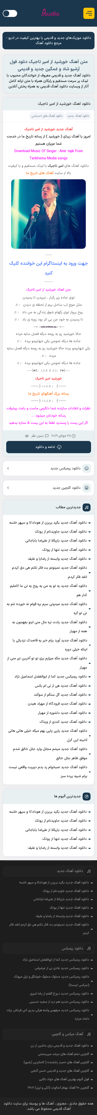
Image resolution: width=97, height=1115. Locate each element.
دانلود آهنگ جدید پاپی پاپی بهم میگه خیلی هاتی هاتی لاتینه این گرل (47, 735)
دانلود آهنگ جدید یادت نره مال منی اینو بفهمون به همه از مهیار (49, 627)
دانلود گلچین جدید (67, 488)
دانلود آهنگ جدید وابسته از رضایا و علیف (57, 558)
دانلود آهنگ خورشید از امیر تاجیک (64, 104)
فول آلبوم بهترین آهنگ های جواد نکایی (64, 1079)
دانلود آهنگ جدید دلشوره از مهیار (62, 713)
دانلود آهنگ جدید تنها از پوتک (64, 550)
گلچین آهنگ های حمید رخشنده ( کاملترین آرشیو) (56, 1062)
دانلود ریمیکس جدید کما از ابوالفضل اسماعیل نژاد (50, 676)
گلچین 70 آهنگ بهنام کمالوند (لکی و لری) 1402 (58, 1087)
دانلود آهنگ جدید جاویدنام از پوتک (61, 531)
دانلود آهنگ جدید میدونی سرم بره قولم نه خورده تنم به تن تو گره (47, 609)
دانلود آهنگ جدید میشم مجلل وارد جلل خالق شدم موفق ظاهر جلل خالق (50, 753)
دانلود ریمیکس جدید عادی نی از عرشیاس (62, 968)
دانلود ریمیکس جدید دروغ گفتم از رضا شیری (59, 993)
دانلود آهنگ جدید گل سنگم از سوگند (60, 694)
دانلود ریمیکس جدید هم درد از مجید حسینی (59, 1001)
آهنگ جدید (64, 129)
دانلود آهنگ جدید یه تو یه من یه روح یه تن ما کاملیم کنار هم (48, 590)
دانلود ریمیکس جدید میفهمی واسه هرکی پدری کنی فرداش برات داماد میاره (47, 1014)
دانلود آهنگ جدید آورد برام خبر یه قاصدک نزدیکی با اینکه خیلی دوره (50, 645)
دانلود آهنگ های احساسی (46, 116)
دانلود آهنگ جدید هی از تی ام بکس (61, 685)
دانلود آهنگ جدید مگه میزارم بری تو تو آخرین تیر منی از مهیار (47, 663)
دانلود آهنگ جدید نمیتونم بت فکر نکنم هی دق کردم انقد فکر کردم (49, 572)
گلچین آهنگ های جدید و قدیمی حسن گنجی (60, 1070)
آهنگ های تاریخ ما (39, 173)
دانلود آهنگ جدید (78, 116)
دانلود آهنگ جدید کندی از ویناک (63, 722)
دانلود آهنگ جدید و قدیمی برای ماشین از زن (59, 1045)
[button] (89, 13)
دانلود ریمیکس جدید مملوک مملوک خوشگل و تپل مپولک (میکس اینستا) (51, 981)
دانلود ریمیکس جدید (65, 468)
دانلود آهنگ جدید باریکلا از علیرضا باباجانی (56, 540)
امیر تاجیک (55, 166)
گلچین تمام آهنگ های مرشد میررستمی (63, 1054)
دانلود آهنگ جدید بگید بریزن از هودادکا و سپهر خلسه (48, 522)
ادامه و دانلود (45, 447)
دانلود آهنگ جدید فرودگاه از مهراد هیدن (57, 703)
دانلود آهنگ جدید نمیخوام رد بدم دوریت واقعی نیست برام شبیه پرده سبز (48, 772)
